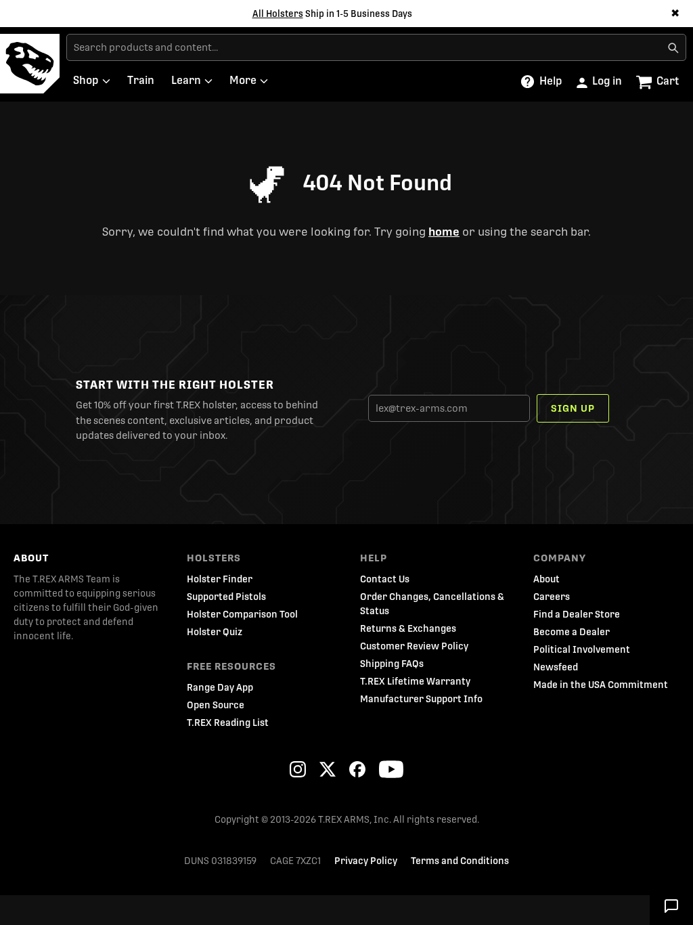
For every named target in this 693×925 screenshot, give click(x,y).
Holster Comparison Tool (242, 614)
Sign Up (573, 408)
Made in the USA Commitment (600, 684)
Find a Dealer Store (576, 614)
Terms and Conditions (460, 860)
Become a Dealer (571, 631)
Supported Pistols (226, 596)
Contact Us (384, 579)
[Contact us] (671, 904)
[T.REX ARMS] (30, 63)
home (444, 231)
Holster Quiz (214, 631)
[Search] (672, 47)
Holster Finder (219, 579)
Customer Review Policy (414, 646)
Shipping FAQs (392, 663)
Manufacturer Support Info (421, 698)
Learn (186, 80)
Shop (86, 80)
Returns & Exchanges (408, 628)
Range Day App (220, 687)
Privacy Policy (365, 860)
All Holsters (277, 13)
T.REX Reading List (228, 722)
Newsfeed (555, 667)
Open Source (215, 705)
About (31, 558)
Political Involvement (581, 649)
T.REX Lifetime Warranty (415, 681)
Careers (551, 596)
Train (140, 80)
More (242, 80)
